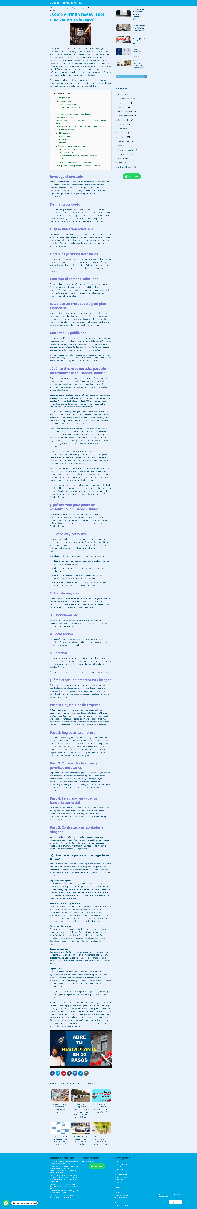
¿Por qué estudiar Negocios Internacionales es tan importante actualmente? (64, 1167)
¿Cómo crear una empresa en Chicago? (72, 146)
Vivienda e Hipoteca (125, 167)
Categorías (141, 3)
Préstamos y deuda (125, 150)
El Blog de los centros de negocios (66, 2)
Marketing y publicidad (65, 117)
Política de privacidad (89, 1162)
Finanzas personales (126, 111)
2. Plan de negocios (65, 133)
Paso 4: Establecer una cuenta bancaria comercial (76, 159)
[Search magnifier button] (145, 76)
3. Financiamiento (64, 136)
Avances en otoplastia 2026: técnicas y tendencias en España (63, 1172)
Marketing (122, 137)
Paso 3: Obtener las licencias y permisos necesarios (77, 156)
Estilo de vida (123, 107)
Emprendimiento (124, 103)
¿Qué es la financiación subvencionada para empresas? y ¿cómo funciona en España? (64, 1176)
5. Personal (62, 142)
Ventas (120, 163)
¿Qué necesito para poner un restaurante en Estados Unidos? (80, 126)
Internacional (123, 124)
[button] (6, 1203)
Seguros (121, 158)
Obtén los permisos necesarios (68, 107)
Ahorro (121, 94)
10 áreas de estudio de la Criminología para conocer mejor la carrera (64, 1192)
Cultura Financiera (125, 98)
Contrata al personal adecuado (68, 111)
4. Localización (63, 139)
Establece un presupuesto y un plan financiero (74, 114)
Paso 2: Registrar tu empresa (69, 152)
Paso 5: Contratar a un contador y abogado (74, 162)
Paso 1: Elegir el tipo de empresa (70, 149)
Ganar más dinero (125, 120)
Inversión (121, 128)
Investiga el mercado (65, 98)
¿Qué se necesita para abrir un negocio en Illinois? (80, 166)
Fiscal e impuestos (125, 116)
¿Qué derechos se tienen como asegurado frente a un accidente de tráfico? (64, 1196)
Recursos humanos (125, 154)
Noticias (121, 145)
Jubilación (121, 133)
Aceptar (176, 1202)
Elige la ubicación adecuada (67, 104)
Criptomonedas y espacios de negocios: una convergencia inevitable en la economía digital (64, 1186)
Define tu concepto (64, 101)
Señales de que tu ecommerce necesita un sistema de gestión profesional (64, 1163)
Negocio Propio (124, 141)
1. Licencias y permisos (66, 130)
